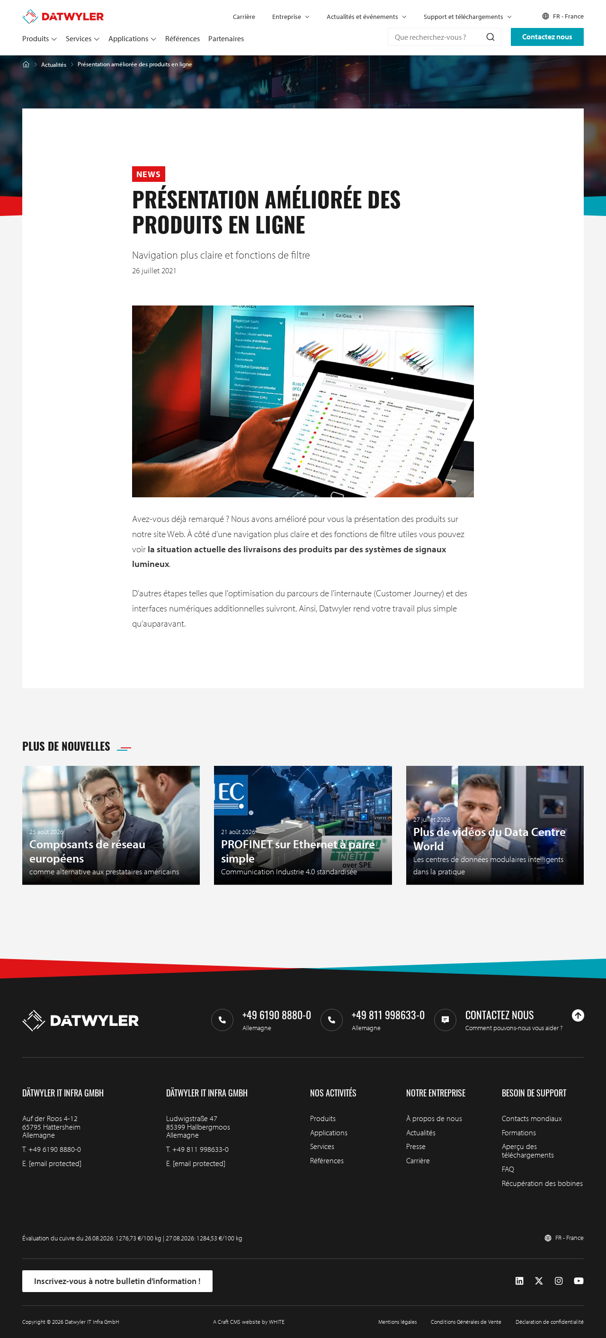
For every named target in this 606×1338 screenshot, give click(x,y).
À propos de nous (434, 1118)
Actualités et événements (362, 16)
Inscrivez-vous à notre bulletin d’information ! (117, 1280)
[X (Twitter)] (539, 1281)
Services (78, 38)
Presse (416, 1146)
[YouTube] (579, 1281)
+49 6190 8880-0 (54, 1149)
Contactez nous (547, 36)
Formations (519, 1132)
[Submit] (490, 36)
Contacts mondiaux (532, 1118)
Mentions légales (397, 1321)
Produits (35, 38)
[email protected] (55, 1163)
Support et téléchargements (463, 16)
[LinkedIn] (519, 1281)
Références (182, 38)
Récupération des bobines (542, 1183)
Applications (128, 38)
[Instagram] (558, 1281)
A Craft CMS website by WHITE (249, 1321)
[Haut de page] (578, 1015)
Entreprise (286, 16)
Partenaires (226, 38)
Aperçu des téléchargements (528, 1150)
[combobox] (444, 37)
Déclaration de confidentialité (550, 1321)
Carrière (244, 16)
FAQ (508, 1169)
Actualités (53, 65)
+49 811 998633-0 (200, 1149)
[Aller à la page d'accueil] (63, 13)
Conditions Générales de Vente (466, 1321)
